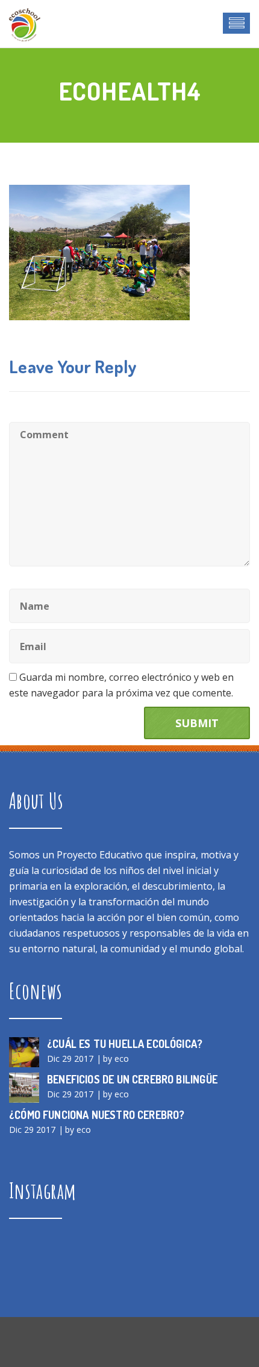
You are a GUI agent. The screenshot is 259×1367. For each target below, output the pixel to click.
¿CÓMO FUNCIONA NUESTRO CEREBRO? (97, 1114)
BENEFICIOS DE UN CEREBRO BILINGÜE (132, 1079)
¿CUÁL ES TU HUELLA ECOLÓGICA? (124, 1043)
